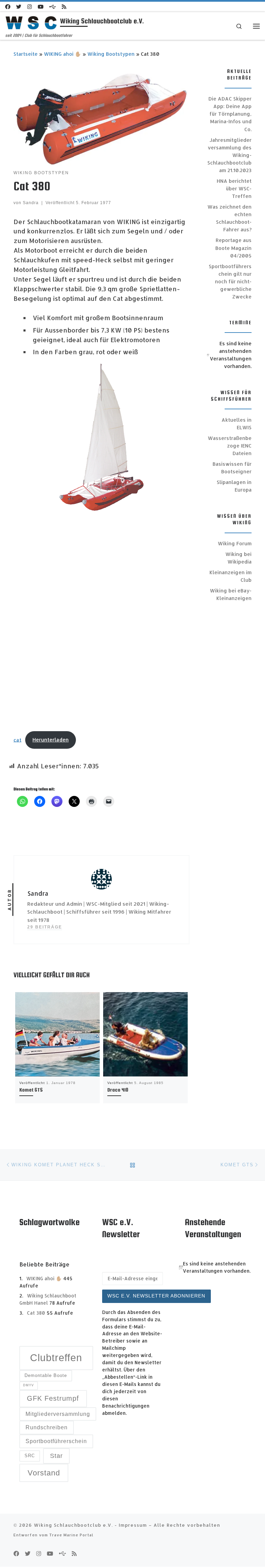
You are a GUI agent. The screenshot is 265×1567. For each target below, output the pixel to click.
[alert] (229, 355)
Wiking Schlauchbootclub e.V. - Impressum (90, 1525)
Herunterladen (50, 739)
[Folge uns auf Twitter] (18, 7)
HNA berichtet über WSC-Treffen (234, 188)
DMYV (28, 1385)
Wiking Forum (235, 543)
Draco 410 (117, 1090)
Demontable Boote (45, 1375)
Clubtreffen (56, 1357)
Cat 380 (36, 1313)
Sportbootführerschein (56, 1441)
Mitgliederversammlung (58, 1414)
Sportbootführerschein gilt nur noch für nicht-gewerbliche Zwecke (230, 281)
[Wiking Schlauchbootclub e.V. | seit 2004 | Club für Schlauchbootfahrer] (31, 22)
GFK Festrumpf (53, 1398)
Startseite (25, 54)
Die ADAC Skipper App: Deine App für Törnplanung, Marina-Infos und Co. (230, 113)
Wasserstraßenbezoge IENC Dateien (230, 445)
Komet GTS (31, 1090)
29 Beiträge (44, 927)
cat (17, 739)
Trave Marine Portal (71, 1534)
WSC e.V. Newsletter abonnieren (156, 1295)
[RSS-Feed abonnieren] (64, 7)
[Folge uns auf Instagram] (29, 7)
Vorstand (44, 1473)
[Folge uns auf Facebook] (7, 7)
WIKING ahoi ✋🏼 (62, 54)
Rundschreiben (47, 1427)
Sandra (31, 202)
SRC (29, 1455)
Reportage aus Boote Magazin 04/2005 (233, 248)
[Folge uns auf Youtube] (40, 7)
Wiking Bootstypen (111, 54)
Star (56, 1455)
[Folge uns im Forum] (52, 7)
